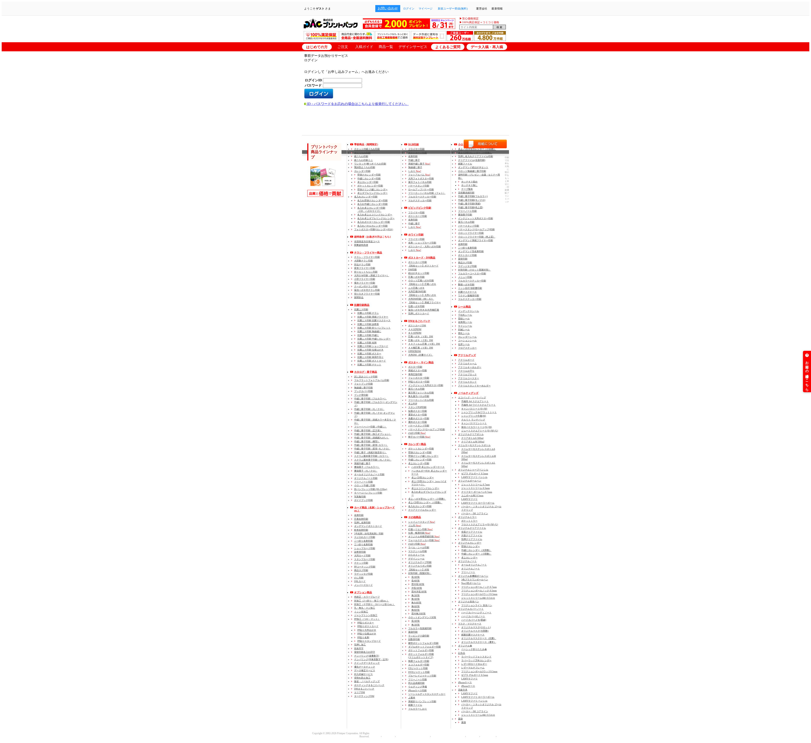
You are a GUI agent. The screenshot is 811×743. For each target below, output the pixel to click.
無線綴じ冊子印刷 (363, 387)
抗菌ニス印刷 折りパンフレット (374, 328)
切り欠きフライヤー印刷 (367, 294)
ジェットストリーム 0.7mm (475, 484)
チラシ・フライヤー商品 (368, 252)
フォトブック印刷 (363, 383)
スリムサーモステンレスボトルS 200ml (478, 450)
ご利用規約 (487, 736)
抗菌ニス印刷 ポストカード (371, 360)
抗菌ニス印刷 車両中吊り (370, 357)
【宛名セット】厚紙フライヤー (424, 302)
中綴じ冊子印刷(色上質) (470, 207)
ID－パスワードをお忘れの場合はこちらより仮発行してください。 (357, 104)
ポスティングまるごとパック (369, 685)
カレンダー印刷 (362, 171)
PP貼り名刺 (363, 637)
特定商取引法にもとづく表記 (447, 736)
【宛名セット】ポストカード (423, 265)
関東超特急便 (361, 245)
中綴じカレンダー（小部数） (476, 553)
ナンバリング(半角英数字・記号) (371, 659)
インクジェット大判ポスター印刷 (425, 385)
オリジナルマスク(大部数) (475, 631)
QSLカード (360, 581)
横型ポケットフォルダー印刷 (423, 643)
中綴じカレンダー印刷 (369, 178)
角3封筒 (415, 599)
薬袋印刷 (413, 632)
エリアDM (359, 692)
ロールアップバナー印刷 (421, 189)
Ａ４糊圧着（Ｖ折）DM (420, 347)
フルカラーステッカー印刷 (422, 196)
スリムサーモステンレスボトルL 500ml (478, 464)
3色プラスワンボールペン (474, 579)
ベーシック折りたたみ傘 (474, 649)
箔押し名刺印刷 (362, 522)
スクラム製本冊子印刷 (371, 456)
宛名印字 (358, 648)
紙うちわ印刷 (361, 156)
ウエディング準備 (417, 686)
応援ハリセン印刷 (420, 529)
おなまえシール (416, 555)
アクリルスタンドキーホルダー (474, 385)
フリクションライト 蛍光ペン (476, 605)
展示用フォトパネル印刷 (421, 392)
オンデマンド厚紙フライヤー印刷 (475, 240)
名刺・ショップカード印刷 (422, 242)
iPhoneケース (465, 682)
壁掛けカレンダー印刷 (369, 174)
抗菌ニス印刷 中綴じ (368, 335)
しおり (414, 171)
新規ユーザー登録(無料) (453, 8)
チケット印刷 (361, 563)
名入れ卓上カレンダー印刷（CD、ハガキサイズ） (371, 209)
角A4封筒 (416, 602)
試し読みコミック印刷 (365, 376)
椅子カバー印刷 (419, 436)
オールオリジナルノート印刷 (369, 474)
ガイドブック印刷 (363, 500)
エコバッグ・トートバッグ (472, 397)
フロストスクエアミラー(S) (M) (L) (479, 524)
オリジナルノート (467, 561)
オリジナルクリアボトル (471, 434)
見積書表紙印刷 (466, 192)
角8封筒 (415, 610)
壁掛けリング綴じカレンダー (372, 189)
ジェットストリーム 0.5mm (475, 488)
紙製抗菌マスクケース (472, 634)
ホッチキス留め (469, 181)
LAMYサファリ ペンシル (474, 477)
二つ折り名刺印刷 (363, 541)
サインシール (465, 326)
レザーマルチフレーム (472, 667)
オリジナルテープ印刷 (419, 562)
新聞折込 (358, 297)
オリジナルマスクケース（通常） (478, 642)
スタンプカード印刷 (364, 559)
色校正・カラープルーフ (367, 597)
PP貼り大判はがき (366, 630)
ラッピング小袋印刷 (418, 635)
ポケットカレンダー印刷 (370, 185)
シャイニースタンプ (421, 522)
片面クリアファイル (471, 535)
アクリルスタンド (467, 382)
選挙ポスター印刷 (417, 414)
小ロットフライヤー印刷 (471, 233)
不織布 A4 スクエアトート (475, 401)
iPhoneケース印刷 (417, 690)
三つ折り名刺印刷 (363, 544)
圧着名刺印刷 (361, 519)
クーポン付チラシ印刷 (365, 286)
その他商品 (414, 517)
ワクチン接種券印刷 (468, 295)
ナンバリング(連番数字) (366, 656)
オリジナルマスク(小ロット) (476, 627)
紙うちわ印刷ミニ (363, 160)
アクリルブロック (467, 374)
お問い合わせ (388, 8)
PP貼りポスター (365, 622)
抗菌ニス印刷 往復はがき (370, 349)
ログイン (408, 8)
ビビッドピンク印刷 (419, 207)
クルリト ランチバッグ (473, 419)
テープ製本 (467, 189)
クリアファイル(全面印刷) (471, 160)
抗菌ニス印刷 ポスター (369, 353)
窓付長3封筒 (417, 584)
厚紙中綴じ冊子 (362, 463)
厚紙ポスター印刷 (417, 370)
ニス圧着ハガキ (416, 288)
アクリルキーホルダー (469, 367)
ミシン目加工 (361, 611)
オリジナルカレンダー (469, 543)
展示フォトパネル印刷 (419, 182)
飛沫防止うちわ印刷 (364, 167)
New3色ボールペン (471, 583)
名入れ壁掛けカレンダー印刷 (372, 200)
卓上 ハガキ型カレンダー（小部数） (427, 499)
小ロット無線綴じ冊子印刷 (472, 171)
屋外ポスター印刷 (417, 422)
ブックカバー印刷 (363, 391)
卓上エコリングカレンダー (425, 488)
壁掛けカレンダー (470, 546)
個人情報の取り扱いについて (412, 736)
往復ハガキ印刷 (416, 306)
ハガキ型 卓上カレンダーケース (428, 467)
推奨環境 (502, 736)
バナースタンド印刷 (418, 185)
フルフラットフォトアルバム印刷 (371, 380)
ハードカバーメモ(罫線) (473, 620)
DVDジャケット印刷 (419, 672)
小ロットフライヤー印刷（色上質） (476, 236)
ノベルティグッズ (468, 393)
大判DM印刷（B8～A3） (421, 299)
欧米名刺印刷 (361, 530)
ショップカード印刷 (364, 548)
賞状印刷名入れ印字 (364, 652)
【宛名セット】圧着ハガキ (422, 284)
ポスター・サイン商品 (421, 362)
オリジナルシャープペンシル (473, 469)
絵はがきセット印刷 (418, 273)
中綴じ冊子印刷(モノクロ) (471, 200)
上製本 (411, 697)
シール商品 (464, 306)
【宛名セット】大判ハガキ (422, 295)
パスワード (313, 85)
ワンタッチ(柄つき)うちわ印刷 (370, 163)
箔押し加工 (360, 644)
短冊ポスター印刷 (417, 411)
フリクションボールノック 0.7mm (479, 587)
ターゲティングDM (364, 696)
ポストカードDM (417, 325)
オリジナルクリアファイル (472, 528)
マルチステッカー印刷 (419, 200)
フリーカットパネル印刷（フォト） (426, 193)
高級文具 (462, 690)
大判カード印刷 (362, 555)
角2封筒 (415, 595)
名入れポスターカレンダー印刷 (373, 222)
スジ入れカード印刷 (364, 537)
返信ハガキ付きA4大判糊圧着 (423, 310)
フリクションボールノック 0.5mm (479, 590)
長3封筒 (415, 577)
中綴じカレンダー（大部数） (476, 550)
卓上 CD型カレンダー (422, 477)
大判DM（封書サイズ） (420, 355)
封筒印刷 (419, 573)
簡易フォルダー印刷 (418, 661)
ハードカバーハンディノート (476, 612)
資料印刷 (479, 176)
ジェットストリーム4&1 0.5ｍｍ (478, 598)
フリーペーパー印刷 (370, 426)
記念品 (461, 653)
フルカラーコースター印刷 (472, 273)
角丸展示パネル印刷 (418, 396)
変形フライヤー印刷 (364, 268)
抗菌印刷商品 (361, 304)
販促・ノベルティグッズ (367, 681)
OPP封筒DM (414, 351)
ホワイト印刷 (415, 234)
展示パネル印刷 (416, 389)
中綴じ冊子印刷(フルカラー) (473, 196)
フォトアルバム (419, 174)
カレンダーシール (467, 337)
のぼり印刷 (417, 433)
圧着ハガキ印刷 (416, 277)
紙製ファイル (415, 705)
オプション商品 (363, 592)
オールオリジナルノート (474, 564)
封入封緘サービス (363, 674)
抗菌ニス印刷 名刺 (367, 342)
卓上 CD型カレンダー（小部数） (425, 502)
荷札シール (464, 333)
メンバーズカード (363, 585)
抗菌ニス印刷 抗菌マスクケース (374, 320)
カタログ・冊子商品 (365, 371)
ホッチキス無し (469, 185)
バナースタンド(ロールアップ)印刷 (426, 429)
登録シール (464, 318)
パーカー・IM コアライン (474, 513)
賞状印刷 (462, 258)
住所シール (464, 344)
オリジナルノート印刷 (365, 478)
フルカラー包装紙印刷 (419, 628)
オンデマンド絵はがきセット (473, 167)
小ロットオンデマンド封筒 (422, 617)
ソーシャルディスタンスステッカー (426, 694)
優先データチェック (364, 666)
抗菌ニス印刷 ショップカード (372, 346)
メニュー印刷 (465, 277)
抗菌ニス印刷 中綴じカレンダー (374, 338)
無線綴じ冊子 (415, 167)
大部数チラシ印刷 (363, 260)
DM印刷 (412, 269)
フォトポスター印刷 (418, 378)
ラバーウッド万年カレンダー (476, 660)
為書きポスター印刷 (418, 418)
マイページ (426, 8)
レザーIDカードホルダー (474, 664)
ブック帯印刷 (361, 395)
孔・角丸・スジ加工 (364, 608)
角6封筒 (415, 606)
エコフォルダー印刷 (418, 664)
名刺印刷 (358, 515)
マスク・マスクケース (469, 623)
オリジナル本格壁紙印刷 (424, 536)
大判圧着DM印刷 (417, 291)
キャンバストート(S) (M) (474, 408)
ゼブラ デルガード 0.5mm (474, 473)
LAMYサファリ (469, 499)
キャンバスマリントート (474, 423)
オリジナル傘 (465, 645)
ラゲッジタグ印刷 (363, 574)
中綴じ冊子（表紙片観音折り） (370, 452)
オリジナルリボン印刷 (419, 566)
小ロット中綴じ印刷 (364, 485)
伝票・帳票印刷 (419, 533)
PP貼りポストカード (367, 626)
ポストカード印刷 (417, 152)
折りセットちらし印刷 (365, 272)
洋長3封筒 (416, 588)
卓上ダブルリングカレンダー (372, 193)
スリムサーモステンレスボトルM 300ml (478, 457)
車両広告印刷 (415, 374)
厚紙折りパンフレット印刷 (422, 701)
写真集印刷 (360, 496)
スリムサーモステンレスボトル (474, 445)
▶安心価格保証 (469, 18)
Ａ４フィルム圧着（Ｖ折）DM (424, 344)
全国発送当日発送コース (367, 241)
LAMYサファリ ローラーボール (477, 503)
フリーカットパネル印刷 (421, 400)
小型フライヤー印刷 (364, 279)
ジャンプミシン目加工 (365, 615)
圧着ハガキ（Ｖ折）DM (420, 336)
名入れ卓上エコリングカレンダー (374, 214)
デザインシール (416, 558)
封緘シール (464, 329)
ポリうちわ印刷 (362, 152)
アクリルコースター (468, 378)
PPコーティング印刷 (364, 566)
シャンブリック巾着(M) (473, 416)
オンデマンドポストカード (368, 526)
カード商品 (374, 509)
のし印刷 (358, 577)
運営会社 (387, 736)
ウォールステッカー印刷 (424, 540)
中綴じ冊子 (414, 160)
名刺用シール (465, 322)
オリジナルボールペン (469, 480)
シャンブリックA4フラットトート (479, 412)
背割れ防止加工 (362, 677)
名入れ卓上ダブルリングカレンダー (376, 218)
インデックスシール (468, 311)
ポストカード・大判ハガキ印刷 (424, 246)
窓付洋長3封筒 (419, 591)
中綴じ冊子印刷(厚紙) (469, 203)
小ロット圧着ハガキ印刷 (421, 280)
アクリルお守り (466, 371)
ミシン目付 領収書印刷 (470, 288)
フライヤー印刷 (416, 149)
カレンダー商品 (417, 444)
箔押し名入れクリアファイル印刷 (475, 156)
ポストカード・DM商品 (421, 257)
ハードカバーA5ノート (473, 616)
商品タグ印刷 (361, 570)
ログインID (313, 80)
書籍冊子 (367, 467)
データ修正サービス (364, 670)
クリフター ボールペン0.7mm (476, 492)
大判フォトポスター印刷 (421, 178)
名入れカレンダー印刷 (365, 196)
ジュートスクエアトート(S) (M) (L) (479, 430)
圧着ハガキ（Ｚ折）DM (420, 340)
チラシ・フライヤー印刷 (367, 257)
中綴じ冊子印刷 (368, 430)
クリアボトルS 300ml (472, 438)
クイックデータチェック (367, 663)
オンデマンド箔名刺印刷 (471, 251)
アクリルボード (466, 360)
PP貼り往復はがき (366, 633)
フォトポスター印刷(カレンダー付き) (373, 229)
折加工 (371, 600)
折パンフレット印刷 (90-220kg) (370, 489)
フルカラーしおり (417, 709)
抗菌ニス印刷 (361, 309)
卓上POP (412, 403)
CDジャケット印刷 (418, 668)
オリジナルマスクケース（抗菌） (478, 638)
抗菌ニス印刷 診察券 (368, 324)
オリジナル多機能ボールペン (473, 576)
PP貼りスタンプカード (369, 641)
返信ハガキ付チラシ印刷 (367, 290)
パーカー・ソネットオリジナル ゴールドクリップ (481, 508)
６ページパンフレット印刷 (368, 492)
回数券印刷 (414, 639)
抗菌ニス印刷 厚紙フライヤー (372, 317)
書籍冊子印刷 (465, 214)
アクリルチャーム (467, 363)
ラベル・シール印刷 (418, 547)
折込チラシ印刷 (362, 264)
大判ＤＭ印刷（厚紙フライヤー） (371, 275)
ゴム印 (414, 525)
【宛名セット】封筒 (418, 569)
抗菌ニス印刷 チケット (369, 364)
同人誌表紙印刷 (416, 683)
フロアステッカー (467, 348)
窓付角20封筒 (418, 613)
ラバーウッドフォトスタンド (476, 656)
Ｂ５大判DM (414, 333)
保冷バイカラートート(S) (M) (476, 427)
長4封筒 (415, 580)
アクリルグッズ (467, 355)
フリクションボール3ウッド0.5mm (479, 594)
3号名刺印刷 (368, 533)
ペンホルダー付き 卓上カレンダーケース (429, 472)
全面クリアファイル (471, 532)
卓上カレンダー (469, 557)
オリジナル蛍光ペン (468, 601)
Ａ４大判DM (414, 329)
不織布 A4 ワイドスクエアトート (478, 405)
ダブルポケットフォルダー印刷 (424, 646)
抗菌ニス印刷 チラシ (368, 313)
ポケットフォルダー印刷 (421, 650)
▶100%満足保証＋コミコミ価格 (479, 22)
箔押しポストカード (418, 313)
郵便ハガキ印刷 (466, 284)
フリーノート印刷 (363, 481)
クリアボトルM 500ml (472, 441)
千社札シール (465, 315)
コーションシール (467, 340)
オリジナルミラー (467, 517)
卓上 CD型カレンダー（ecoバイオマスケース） (428, 483)
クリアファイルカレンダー (422, 510)
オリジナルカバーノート (471, 609)
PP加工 (367, 619)
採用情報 (471, 736)
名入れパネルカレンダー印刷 (372, 226)
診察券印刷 (360, 552)
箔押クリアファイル (471, 539)
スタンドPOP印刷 (417, 407)
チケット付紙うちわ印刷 (367, 149)
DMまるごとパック (364, 688)
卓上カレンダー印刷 (367, 182)
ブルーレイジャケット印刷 (422, 675)
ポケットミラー (469, 521)
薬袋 (460, 718)
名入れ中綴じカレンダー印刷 (372, 204)
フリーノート (468, 572)
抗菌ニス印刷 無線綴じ (369, 331)
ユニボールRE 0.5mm (472, 495)
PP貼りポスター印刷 (418, 381)
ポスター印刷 (415, 367)
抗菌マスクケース (467, 292)
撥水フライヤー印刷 (364, 283)
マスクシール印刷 (417, 551)
